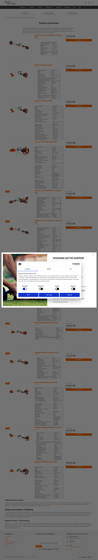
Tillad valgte (49, 294)
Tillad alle (69, 294)
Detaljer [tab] (49, 269)
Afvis (28, 294)
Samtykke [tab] (27, 269)
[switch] (41, 289)
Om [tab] (70, 269)
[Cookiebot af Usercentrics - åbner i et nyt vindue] (73, 264)
